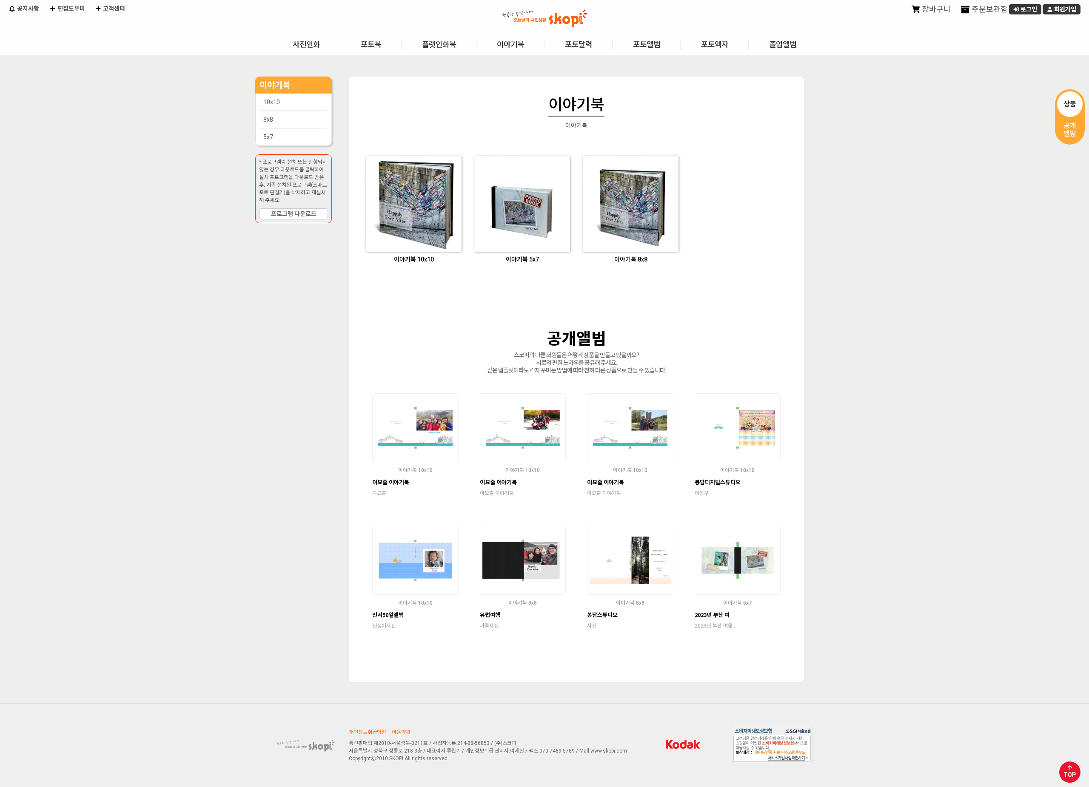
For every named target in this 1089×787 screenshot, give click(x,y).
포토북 (371, 44)
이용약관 (401, 732)
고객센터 (113, 8)
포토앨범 (646, 44)
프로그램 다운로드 (293, 213)
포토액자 (714, 44)
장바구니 (935, 9)
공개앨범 (1069, 130)
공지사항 (27, 8)
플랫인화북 (439, 44)
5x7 (268, 137)
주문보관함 (989, 9)
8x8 (268, 119)
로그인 (1028, 9)
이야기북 (510, 44)
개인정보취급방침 (367, 732)
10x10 (271, 102)
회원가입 (1064, 9)
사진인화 (306, 44)
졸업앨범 (782, 44)
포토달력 (578, 44)
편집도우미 (70, 8)
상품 (1069, 104)
